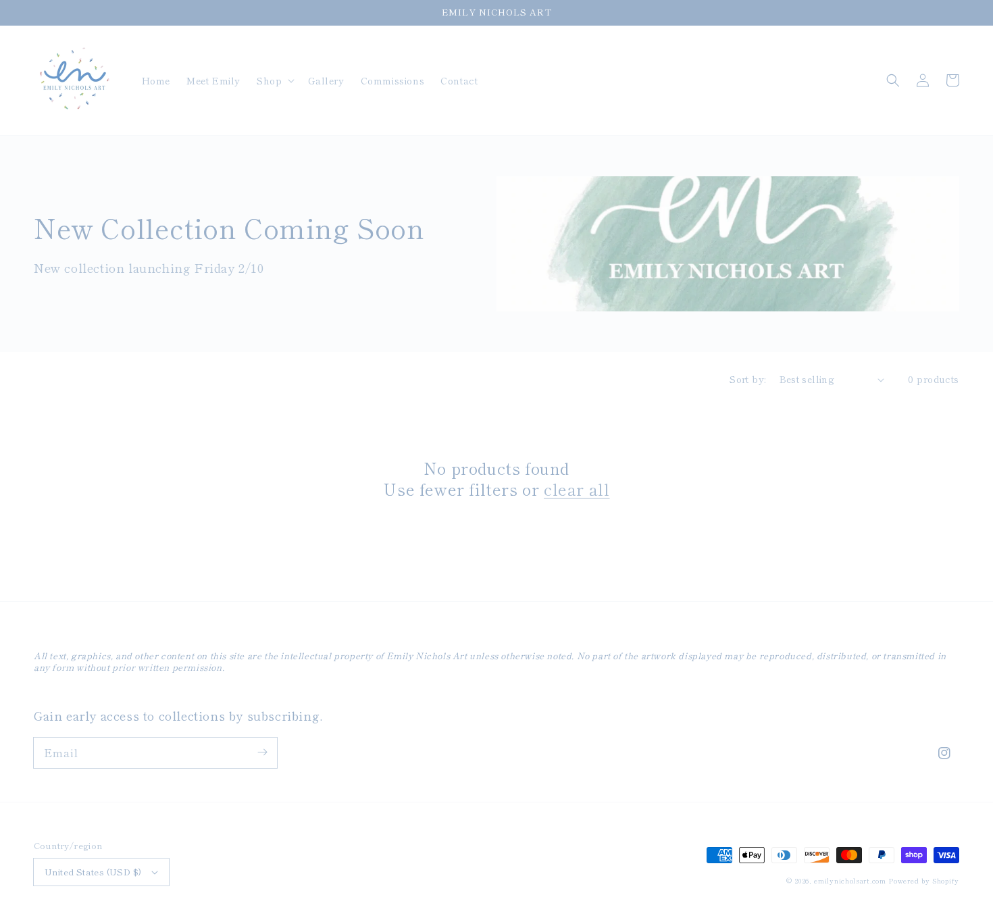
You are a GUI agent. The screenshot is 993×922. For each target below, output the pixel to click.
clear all (576, 488)
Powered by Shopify (923, 880)
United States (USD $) (93, 871)
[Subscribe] (262, 752)
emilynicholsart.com (850, 880)
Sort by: (747, 379)
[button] (274, 80)
